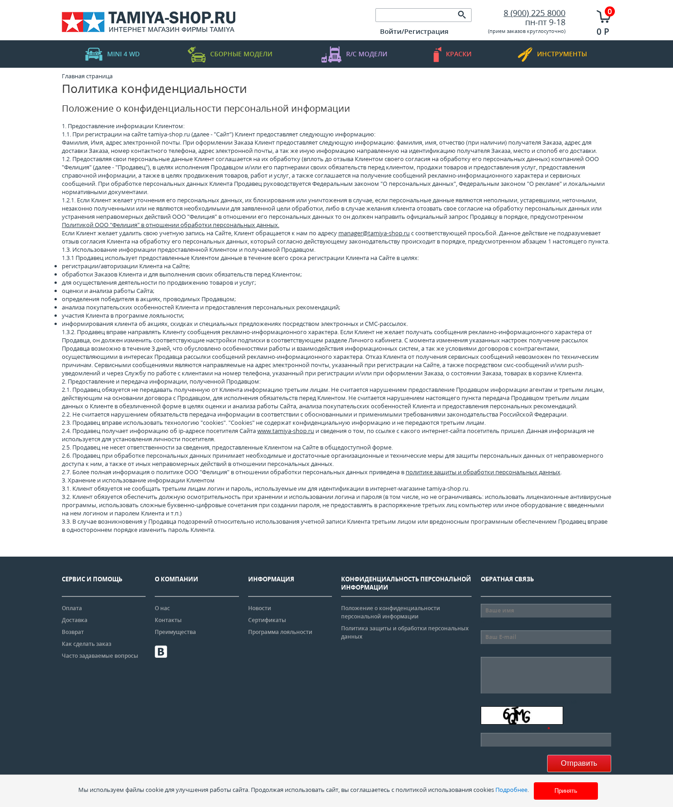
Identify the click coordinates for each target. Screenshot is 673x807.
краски (459, 53)
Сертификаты (267, 620)
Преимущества (175, 632)
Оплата (72, 608)
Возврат (73, 632)
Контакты (168, 620)
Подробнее (511, 789)
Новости (259, 608)
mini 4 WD (123, 53)
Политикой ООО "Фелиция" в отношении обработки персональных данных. (170, 225)
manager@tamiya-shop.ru (374, 233)
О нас (162, 608)
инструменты (562, 53)
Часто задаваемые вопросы (100, 656)
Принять (565, 790)
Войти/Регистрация (414, 31)
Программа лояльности (280, 632)
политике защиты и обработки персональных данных (483, 472)
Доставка (74, 620)
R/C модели (366, 53)
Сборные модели (241, 53)
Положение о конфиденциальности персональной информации (390, 612)
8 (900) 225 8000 (534, 12)
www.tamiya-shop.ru (285, 431)
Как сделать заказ (86, 644)
